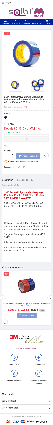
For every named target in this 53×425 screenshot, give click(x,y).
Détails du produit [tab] (25, 180)
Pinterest (23, 167)
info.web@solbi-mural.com (26, 348)
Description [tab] (7, 180)
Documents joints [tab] (10, 185)
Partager (13, 167)
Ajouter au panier (28, 156)
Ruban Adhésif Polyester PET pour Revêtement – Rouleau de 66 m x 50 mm (26, 305)
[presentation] (3, 298)
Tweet (18, 167)
